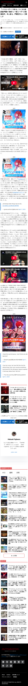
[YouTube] (3, 662)
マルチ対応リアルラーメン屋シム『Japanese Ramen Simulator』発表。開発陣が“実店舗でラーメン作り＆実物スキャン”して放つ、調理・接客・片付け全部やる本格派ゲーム (17, 518)
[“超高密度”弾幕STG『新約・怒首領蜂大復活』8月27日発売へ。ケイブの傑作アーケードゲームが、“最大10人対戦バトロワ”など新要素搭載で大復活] (4, 638)
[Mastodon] (22, 662)
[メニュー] (26, 2)
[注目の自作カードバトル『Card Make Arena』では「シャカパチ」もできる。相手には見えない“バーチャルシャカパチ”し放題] (4, 614)
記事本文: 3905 (14, 452)
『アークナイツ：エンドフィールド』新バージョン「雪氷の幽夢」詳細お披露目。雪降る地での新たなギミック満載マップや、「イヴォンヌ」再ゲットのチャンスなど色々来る (17, 568)
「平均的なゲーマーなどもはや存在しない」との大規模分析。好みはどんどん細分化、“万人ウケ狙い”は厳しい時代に (17, 599)
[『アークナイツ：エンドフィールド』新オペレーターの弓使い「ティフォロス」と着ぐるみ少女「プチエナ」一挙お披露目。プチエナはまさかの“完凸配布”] (4, 591)
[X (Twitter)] (15, 662)
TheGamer (21, 179)
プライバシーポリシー (6, 676)
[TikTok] (7, 666)
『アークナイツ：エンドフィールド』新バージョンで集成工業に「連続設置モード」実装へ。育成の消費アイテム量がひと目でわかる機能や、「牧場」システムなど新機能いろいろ (17, 584)
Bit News (18, 31)
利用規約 (15, 676)
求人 (3, 7)
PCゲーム (9, 5)
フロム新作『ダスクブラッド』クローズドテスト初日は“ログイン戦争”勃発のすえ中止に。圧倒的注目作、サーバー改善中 (17, 575)
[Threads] (18, 662)
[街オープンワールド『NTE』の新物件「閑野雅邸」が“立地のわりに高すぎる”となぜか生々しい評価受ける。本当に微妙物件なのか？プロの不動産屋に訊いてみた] (4, 606)
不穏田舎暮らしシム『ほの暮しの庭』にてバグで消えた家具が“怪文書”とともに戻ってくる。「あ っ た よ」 (17, 510)
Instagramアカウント (18, 192)
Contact (8, 674)
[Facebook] (3, 666)
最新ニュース (23, 5)
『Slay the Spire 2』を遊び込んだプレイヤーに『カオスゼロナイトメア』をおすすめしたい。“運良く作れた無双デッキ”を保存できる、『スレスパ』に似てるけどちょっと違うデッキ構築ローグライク (17, 495)
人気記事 (4, 5)
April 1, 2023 (22, 209)
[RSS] (11, 666)
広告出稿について (16, 674)
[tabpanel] (14, 516)
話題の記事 (16, 5)
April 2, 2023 (6, 377)
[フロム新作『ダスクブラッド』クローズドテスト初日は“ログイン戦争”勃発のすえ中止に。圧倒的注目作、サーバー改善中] (4, 575)
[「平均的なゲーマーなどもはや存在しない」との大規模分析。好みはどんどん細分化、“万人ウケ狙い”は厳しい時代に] (4, 599)
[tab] (3, 472)
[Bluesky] (7, 662)
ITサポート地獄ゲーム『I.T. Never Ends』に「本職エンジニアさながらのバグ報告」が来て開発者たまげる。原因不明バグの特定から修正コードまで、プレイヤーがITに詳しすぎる (17, 622)
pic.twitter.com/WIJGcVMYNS (11, 205)
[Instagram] (11, 662)
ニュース (25, 27)
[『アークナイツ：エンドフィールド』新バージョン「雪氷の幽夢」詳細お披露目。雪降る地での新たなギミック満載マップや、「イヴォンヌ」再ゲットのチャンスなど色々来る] (4, 568)
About (3, 674)
